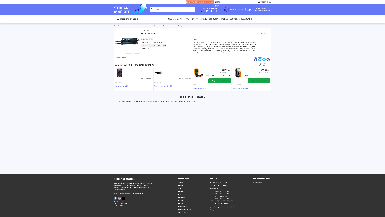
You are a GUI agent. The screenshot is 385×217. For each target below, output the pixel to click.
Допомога (213, 19)
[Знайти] (152, 9)
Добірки (195, 19)
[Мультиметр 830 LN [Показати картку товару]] (198, 74)
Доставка (234, 19)
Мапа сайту (181, 212)
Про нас (224, 19)
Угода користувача (184, 209)
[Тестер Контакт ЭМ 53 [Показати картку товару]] (159, 74)
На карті (212, 210)
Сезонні (180, 19)
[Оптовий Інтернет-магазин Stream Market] (130, 13)
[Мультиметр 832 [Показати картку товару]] (120, 74)
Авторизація (266, 2)
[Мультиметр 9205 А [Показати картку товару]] (238, 74)
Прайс (204, 19)
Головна (170, 19)
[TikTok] (123, 198)
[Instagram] (119, 198)
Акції (188, 19)
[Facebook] (115, 198)
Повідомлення (247, 19)
